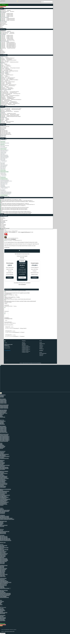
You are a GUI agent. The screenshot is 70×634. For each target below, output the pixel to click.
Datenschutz (6, 359)
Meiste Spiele (2, 546)
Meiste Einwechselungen (4, 559)
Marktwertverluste (3, 533)
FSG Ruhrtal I (2, 472)
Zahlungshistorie (2, 610)
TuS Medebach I (2, 494)
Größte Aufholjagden (3, 596)
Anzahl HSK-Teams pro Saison (4, 588)
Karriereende (2, 526)
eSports (1, 604)
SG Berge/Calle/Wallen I (4, 500)
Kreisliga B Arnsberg (3, 428)
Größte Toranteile (3, 556)
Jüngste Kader (2, 587)
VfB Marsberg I (2, 466)
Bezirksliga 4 (2, 423)
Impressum (6, 360)
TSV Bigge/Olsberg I (3, 496)
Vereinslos (1, 522)
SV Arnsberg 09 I (2, 482)
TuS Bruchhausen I (3, 487)
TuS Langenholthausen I (3, 476)
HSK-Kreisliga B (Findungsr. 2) (4, 437)
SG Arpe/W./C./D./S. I (3, 492)
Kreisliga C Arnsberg (3, 429)
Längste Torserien (3, 555)
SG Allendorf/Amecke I (3, 484)
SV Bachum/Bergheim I (3, 477)
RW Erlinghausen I (3, 455)
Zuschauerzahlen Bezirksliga (4, 597)
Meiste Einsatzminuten (3, 558)
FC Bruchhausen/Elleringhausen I (5, 499)
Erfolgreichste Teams (3, 580)
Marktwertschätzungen (3, 612)
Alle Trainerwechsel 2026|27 (4, 511)
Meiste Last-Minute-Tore (4, 553)
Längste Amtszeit (2, 576)
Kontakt (5, 357)
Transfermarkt (2, 619)
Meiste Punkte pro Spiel (3, 574)
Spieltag (1, 444)
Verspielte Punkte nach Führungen (5, 594)
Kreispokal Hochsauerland (4, 441)
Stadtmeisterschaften (3, 411)
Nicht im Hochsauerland (3, 525)
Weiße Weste (2, 557)
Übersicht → (10, 322)
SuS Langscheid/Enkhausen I (4, 454)
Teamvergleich (2, 447)
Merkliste (1, 448)
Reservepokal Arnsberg (3, 432)
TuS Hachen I (2, 485)
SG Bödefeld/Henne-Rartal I (4, 458)
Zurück (1, 409)
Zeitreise (1, 416)
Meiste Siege (2, 567)
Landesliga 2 (2, 422)
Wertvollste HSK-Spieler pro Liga (5, 539)
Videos (1, 602)
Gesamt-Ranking (2, 620)
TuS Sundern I (2, 457)
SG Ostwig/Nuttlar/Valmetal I (4, 491)
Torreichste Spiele (3, 592)
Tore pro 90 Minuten (3, 551)
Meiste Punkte (2, 572)
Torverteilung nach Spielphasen (5, 595)
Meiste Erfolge (2, 562)
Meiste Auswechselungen (4, 560)
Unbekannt (1, 523)
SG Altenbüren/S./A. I (3, 503)
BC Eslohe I (2, 464)
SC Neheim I (2, 453)
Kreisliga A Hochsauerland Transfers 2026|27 (7, 519)
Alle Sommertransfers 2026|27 (5, 510)
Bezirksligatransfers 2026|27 (4, 517)
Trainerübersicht (2, 512)
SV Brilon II (1, 505)
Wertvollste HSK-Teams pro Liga (5, 538)
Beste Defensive (2, 571)
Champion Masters (3, 412)
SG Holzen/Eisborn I (3, 480)
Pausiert (1, 524)
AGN (5, 358)
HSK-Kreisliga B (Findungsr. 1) (4, 436)
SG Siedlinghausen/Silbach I (4, 497)
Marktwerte (2, 414)
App (0, 603)
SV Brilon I (1, 461)
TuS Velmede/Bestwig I (3, 504)
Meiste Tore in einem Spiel (4, 549)
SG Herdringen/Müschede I (4, 468)
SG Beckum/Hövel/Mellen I (4, 478)
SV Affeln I (1, 474)
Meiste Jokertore (2, 552)
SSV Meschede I (2, 469)
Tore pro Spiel (2, 550)
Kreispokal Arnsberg (3, 431)
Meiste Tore (2, 548)
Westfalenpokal (2, 424)
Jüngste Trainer (2, 575)
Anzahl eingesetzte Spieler (4, 581)
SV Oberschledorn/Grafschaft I (5, 465)
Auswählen (10, 277)
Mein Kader (2, 616)
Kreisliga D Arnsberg (3, 430)
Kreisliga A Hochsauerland (4, 406)
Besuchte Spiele (2, 613)
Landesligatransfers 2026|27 (4, 516)
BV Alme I (1, 490)
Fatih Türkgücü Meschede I (4, 467)
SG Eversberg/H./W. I (3, 493)
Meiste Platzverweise (3, 561)
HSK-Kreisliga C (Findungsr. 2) (4, 440)
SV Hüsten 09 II (2, 479)
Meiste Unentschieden (3, 568)
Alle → (12, 324)
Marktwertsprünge (3, 532)
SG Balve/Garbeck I (3, 486)
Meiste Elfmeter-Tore (3, 554)
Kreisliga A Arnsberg (3, 427)
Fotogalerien (2, 601)
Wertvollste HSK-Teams (3, 536)
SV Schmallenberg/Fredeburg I (4, 456)
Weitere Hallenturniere (3, 413)
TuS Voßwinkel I (2, 481)
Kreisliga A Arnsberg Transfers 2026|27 (6, 518)
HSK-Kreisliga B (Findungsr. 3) (4, 438)
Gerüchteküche (2, 513)
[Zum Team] (6, 310)
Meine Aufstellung (3, 617)
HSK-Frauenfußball (3, 624)
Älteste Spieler (2, 563)
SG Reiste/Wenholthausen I (4, 502)
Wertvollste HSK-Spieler (4, 537)
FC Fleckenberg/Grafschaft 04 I (5, 495)
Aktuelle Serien (2, 579)
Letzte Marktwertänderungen (4, 531)
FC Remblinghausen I (3, 498)
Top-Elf (1, 415)
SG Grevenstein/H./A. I (3, 483)
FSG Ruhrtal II (2, 475)
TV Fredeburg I (2, 463)
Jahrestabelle (2, 591)
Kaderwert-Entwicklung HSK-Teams (5, 540)
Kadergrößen (2, 586)
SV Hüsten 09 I (2, 462)
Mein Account (2, 609)
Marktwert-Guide (3, 542)
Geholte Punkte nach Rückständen (5, 593)
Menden (1, 625)
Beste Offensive (2, 570)
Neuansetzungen (2, 446)
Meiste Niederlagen (3, 569)
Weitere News (8, 289)
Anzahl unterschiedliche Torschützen (5, 582)
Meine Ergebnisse (3, 618)
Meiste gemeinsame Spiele (4, 547)
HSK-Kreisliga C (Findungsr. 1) (4, 439)
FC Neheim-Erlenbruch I (4, 473)
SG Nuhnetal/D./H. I (3, 501)
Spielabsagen (2, 445)
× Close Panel (2, 633)
